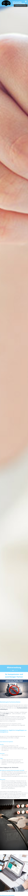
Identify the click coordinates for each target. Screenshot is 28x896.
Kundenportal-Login (20, 5)
